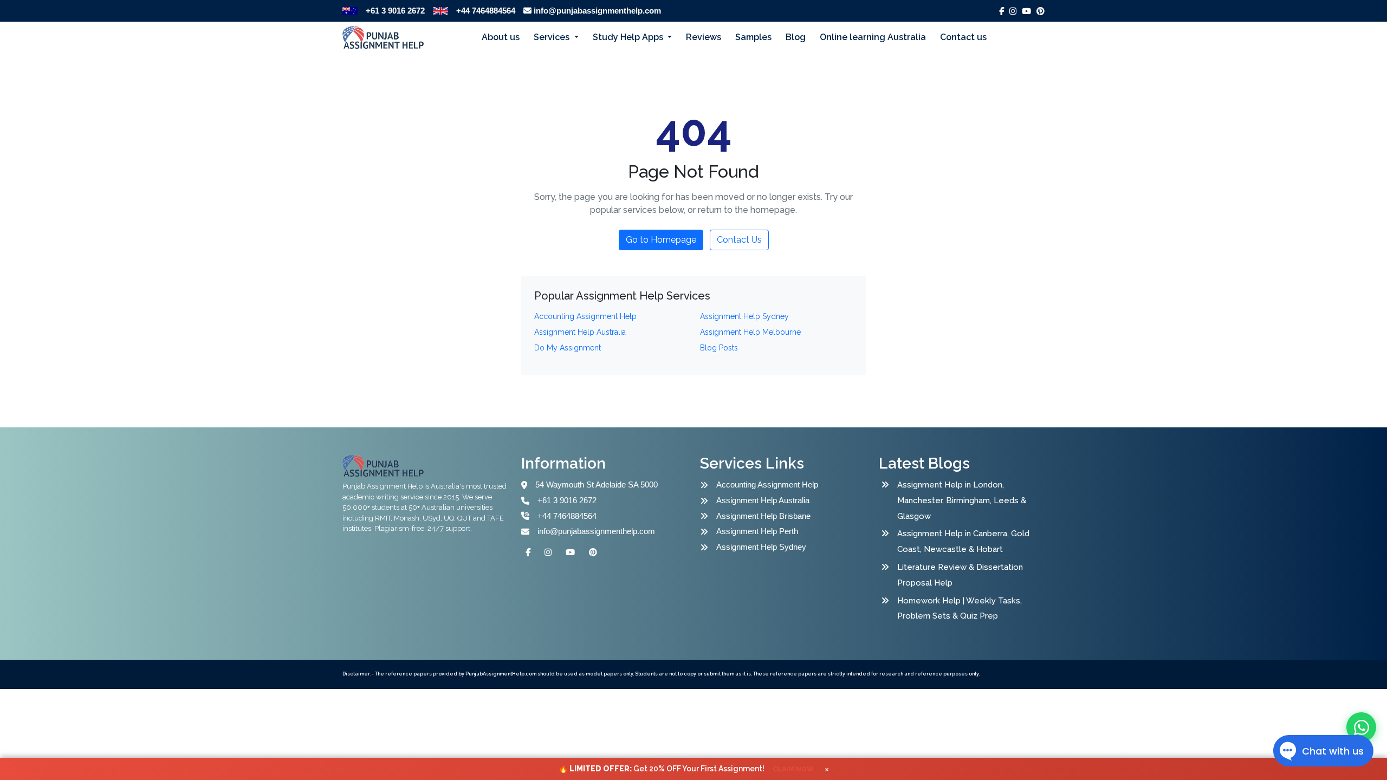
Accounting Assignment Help (767, 484)
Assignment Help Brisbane (763, 516)
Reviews (703, 37)
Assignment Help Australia (762, 500)
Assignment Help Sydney (761, 546)
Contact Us (739, 240)
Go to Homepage (661, 240)
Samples (753, 37)
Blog (796, 37)
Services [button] (553, 37)
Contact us (963, 37)
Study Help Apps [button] (629, 37)
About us (501, 37)
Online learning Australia (873, 37)
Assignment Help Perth (757, 531)
